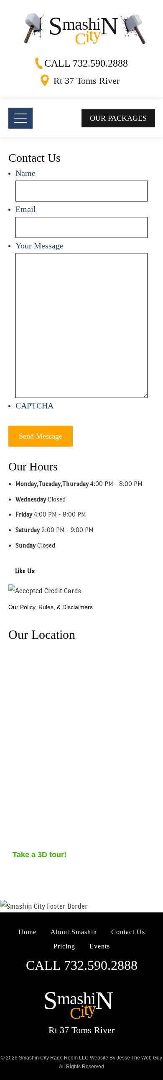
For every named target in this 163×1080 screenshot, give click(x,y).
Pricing (64, 946)
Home (27, 931)
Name (25, 173)
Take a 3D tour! (39, 854)
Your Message (39, 245)
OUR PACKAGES (118, 118)
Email (25, 209)
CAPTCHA (34, 405)
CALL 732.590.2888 (86, 63)
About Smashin (74, 931)
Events (99, 946)
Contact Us (128, 931)
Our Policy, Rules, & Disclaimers (50, 607)
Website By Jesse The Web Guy (126, 1058)
